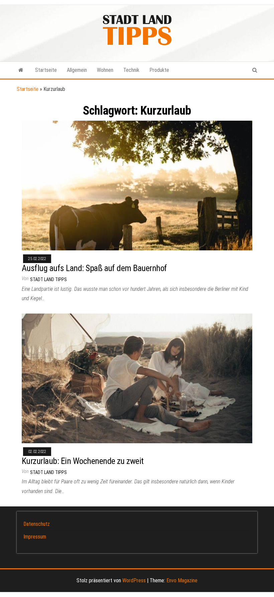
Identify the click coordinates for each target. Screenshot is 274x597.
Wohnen (105, 70)
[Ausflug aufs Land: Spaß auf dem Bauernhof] (137, 185)
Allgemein (77, 70)
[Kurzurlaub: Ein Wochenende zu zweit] (137, 378)
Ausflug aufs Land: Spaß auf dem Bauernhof (94, 268)
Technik (131, 70)
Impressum (34, 536)
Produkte (159, 70)
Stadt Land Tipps (48, 279)
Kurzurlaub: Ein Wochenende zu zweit (83, 461)
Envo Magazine (181, 580)
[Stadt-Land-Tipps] (21, 70)
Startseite (46, 70)
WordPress (134, 580)
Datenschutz (36, 524)
